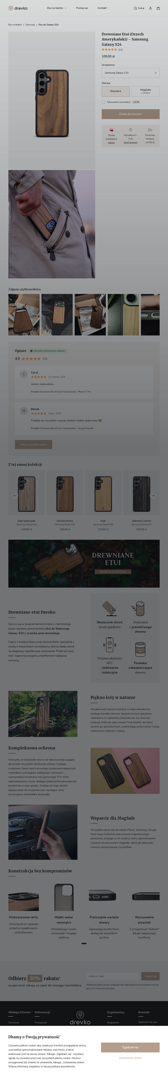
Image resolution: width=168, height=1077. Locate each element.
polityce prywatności (63, 1066)
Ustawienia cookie (130, 1058)
